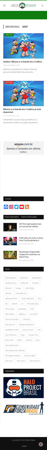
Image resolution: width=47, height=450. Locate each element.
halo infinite (10, 314)
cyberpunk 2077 (11, 298)
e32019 (14, 303)
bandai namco (11, 283)
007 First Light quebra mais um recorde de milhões (30, 225)
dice (39, 298)
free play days (33, 303)
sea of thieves (11, 335)
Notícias (9, 82)
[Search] (43, 5)
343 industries (10, 278)
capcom (8, 293)
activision (24, 278)
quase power (28, 329)
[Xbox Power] (23, 5)
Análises (9, 35)
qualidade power (12, 329)
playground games (26, 324)
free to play (9, 309)
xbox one (9, 361)
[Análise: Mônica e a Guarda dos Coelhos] (23, 46)
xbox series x (35, 361)
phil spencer (10, 324)
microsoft (33, 314)
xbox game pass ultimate (15, 350)
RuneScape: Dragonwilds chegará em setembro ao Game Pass (29, 254)
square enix (33, 335)
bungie (18, 288)
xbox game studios (12, 355)
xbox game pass (11, 345)
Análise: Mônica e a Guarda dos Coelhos (22, 61)
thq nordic (9, 340)
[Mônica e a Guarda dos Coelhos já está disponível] (23, 93)
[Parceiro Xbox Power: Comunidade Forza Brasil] (23, 419)
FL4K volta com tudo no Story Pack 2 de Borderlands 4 (31, 239)
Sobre (24, 446)
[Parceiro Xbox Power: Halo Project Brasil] (23, 397)
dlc (6, 303)
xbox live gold (29, 355)
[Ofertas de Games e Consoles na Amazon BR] (23, 154)
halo (32, 309)
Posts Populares (29, 217)
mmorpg (26, 319)
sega (23, 335)
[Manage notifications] (41, 444)
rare (39, 329)
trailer (19, 340)
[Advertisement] (23, 174)
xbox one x (21, 361)
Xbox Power (30, 440)
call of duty (29, 288)
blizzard (8, 288)
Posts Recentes (12, 217)
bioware (35, 283)
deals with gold (28, 298)
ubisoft (29, 340)
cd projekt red (20, 293)
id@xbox (22, 314)
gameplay (22, 309)
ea (22, 303)
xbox (38, 340)
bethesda (24, 283)
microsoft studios (12, 319)
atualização (36, 278)
